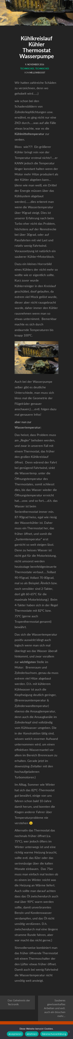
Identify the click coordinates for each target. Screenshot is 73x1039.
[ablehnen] (68, 1031)
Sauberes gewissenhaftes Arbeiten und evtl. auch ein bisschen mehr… (54, 1008)
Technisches (27, 69)
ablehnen (32, 1034)
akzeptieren (15, 1034)
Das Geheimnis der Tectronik (19, 1002)
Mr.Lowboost (37, 73)
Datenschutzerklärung (54, 1034)
